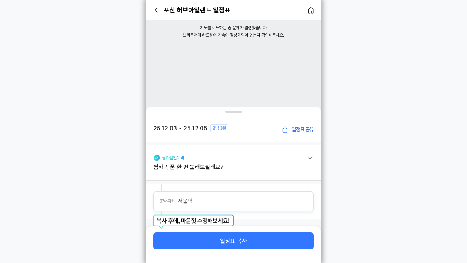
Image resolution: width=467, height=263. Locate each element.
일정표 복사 (233, 240)
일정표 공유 (303, 129)
